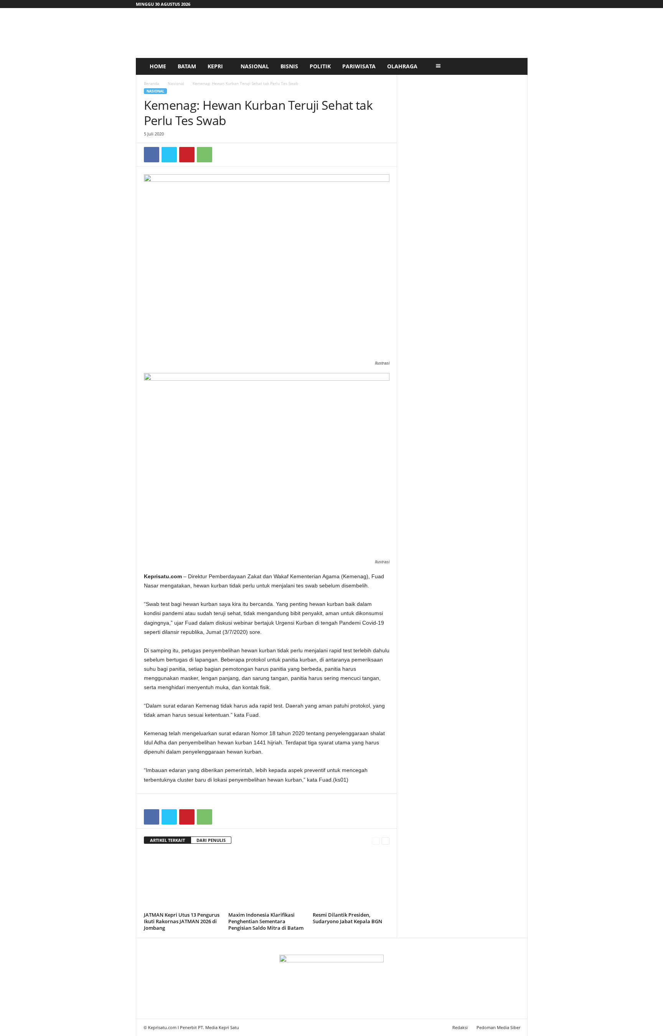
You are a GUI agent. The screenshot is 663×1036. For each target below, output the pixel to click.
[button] (516, 66)
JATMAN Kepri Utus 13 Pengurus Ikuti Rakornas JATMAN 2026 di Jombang (181, 921)
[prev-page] (376, 840)
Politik (320, 66)
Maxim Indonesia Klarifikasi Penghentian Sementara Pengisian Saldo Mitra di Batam (265, 921)
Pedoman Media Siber (498, 1027)
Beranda (151, 83)
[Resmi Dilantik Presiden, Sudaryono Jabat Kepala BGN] (351, 880)
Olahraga (402, 66)
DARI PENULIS (211, 840)
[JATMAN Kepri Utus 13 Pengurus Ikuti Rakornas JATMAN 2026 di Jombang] (182, 880)
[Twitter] (169, 154)
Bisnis (289, 66)
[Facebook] (151, 154)
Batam (187, 66)
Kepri (215, 66)
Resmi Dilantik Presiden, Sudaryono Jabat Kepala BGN (347, 918)
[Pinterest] (187, 154)
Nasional (255, 66)
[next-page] (385, 840)
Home (158, 66)
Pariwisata (359, 66)
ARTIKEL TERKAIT (167, 840)
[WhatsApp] (204, 154)
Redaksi (460, 1027)
